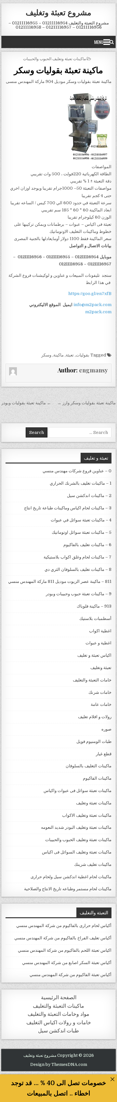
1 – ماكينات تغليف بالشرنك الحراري (80, 483)
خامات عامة (101, 704)
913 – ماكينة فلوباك (94, 606)
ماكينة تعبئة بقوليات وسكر (58, 69)
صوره (106, 729)
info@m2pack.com (92, 304)
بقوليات (82, 355)
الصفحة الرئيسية (58, 997)
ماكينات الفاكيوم (97, 778)
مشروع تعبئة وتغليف (58, 12)
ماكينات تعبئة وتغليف (93, 802)
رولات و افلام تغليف (94, 716)
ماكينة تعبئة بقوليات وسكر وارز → (86, 402)
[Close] (112, 1079)
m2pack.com (97, 311)
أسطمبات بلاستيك (95, 618)
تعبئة (70, 355)
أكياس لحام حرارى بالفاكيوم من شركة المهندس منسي (63, 925)
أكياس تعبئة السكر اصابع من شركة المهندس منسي (66, 962)
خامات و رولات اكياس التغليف (58, 1022)
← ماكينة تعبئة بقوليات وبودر (26, 402)
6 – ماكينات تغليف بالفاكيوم (87, 544)
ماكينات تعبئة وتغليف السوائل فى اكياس (76, 852)
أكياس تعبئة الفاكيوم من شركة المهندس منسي (70, 974)
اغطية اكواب (100, 630)
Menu (98, 42)
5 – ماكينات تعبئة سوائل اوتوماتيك (81, 532)
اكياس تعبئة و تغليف (94, 655)
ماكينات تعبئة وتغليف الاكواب (86, 815)
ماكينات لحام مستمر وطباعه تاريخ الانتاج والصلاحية (67, 888)
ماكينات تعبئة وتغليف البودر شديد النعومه (76, 827)
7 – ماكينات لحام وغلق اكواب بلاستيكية (77, 557)
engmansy (93, 370)
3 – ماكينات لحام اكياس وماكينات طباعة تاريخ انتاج (67, 507)
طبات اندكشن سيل (58, 1030)
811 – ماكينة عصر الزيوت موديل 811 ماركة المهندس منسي (59, 581)
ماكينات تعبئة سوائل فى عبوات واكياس (77, 790)
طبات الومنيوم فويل (93, 741)
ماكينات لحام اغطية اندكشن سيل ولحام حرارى (71, 876)
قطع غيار (103, 753)
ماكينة (58, 355)
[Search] (112, 42)
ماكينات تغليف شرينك (92, 864)
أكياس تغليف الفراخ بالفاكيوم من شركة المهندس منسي (62, 937)
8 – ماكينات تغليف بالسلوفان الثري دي (78, 569)
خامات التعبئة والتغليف (92, 680)
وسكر (46, 355)
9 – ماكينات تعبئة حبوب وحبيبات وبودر (78, 593)
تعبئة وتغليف (100, 667)
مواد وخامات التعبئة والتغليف (58, 1014)
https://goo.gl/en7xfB (89, 293)
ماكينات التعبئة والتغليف (58, 1006)
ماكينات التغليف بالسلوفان (88, 765)
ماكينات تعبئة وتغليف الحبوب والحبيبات (54, 58)
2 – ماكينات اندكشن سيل (89, 495)
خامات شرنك (99, 692)
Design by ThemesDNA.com (58, 1064)
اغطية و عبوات (98, 642)
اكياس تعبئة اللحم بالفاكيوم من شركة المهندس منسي (64, 950)
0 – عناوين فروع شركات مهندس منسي (77, 470)
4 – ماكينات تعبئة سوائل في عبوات (81, 519)
